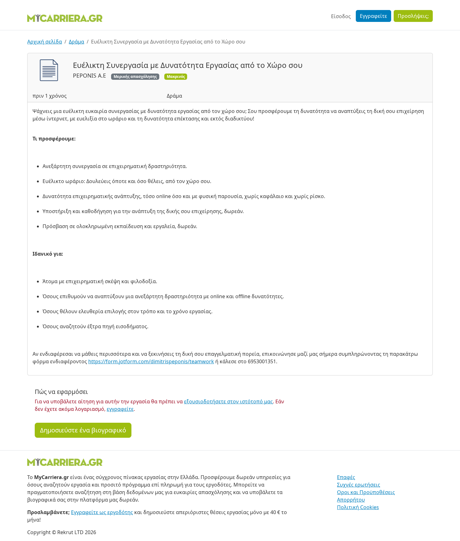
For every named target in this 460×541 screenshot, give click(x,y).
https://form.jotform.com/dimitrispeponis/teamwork (151, 361)
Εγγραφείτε (373, 16)
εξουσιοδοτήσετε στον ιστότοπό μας (228, 401)
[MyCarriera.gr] (64, 17)
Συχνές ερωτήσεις (358, 484)
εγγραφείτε (120, 409)
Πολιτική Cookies (358, 507)
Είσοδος (341, 16)
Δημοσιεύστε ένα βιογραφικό (83, 430)
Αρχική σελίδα (44, 41)
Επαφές (346, 477)
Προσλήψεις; (413, 16)
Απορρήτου (351, 499)
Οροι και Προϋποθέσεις (366, 492)
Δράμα (76, 41)
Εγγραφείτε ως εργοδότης (102, 512)
